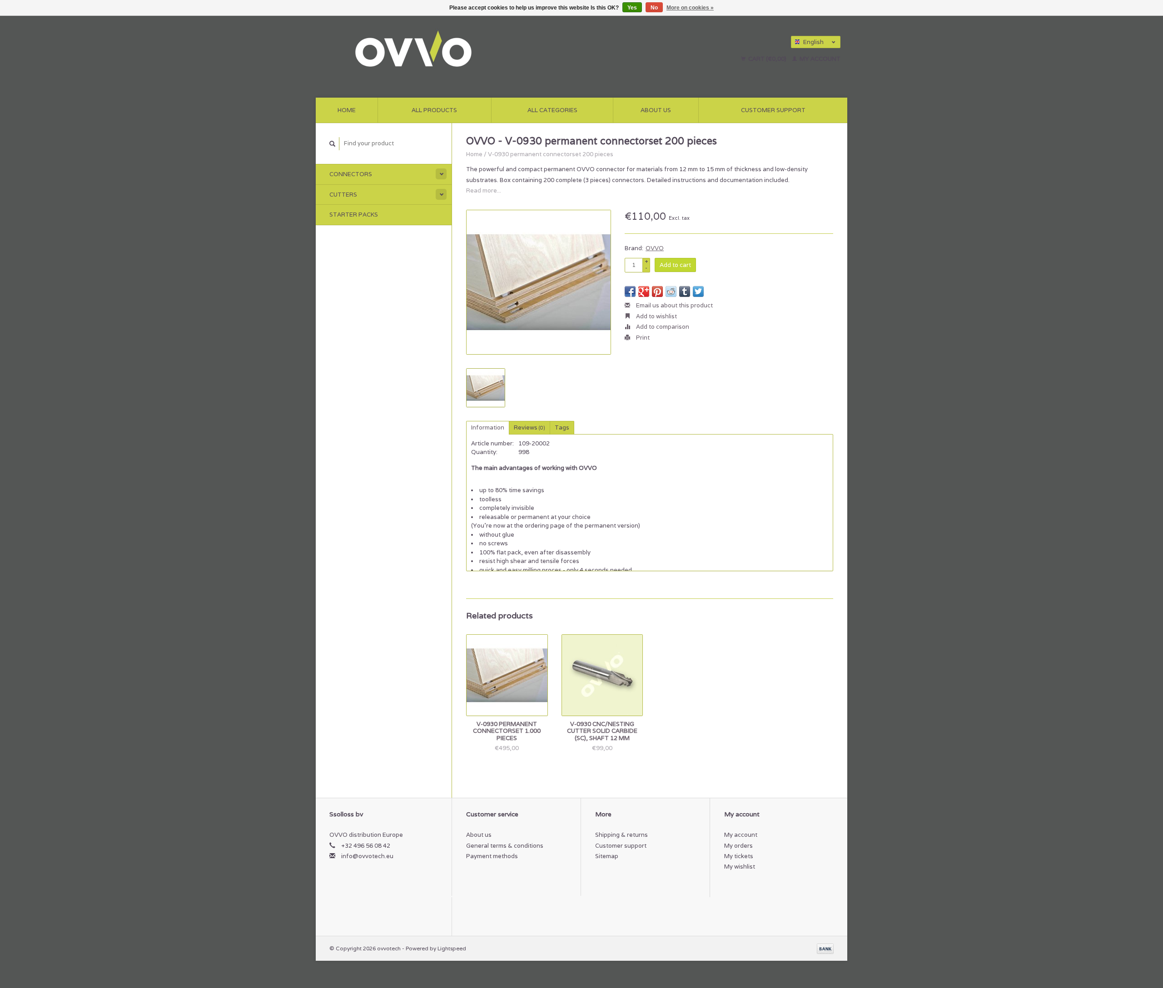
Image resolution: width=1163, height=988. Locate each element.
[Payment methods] (825, 948)
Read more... (483, 190)
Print (642, 337)
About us (656, 110)
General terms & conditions (504, 846)
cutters (343, 194)
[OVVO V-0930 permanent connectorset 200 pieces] (539, 282)
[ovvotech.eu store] (489, 50)
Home (347, 110)
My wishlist (739, 866)
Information (487, 427)
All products (434, 110)
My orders (738, 846)
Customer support (773, 110)
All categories (552, 110)
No (654, 8)
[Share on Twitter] (698, 291)
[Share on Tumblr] (684, 291)
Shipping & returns (621, 835)
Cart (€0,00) (767, 59)
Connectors (350, 174)
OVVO (655, 248)
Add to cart (675, 265)
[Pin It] (657, 291)
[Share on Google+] (643, 291)
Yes (632, 8)
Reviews (529, 427)
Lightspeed (451, 948)
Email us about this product (674, 305)
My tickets (738, 856)
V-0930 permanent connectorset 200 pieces (550, 154)
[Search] (332, 143)
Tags (562, 427)
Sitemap (606, 856)
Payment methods (492, 856)
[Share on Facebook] (630, 291)
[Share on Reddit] (671, 291)
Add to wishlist (656, 316)
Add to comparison (662, 327)
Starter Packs (353, 214)
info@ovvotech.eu (367, 856)
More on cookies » (690, 8)
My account (819, 59)
